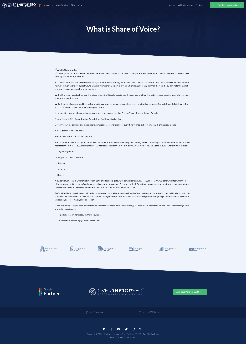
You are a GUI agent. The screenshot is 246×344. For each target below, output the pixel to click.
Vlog (80, 5)
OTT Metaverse (185, 5)
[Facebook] (111, 329)
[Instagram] (104, 329)
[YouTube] (118, 329)
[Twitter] (126, 329)
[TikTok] (134, 329)
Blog (73, 5)
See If (226, 5)
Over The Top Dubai (150, 334)
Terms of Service (116, 337)
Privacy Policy (131, 337)
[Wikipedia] (141, 329)
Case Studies (62, 5)
